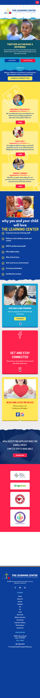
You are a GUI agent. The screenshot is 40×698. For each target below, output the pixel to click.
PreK (20, 612)
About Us (20, 599)
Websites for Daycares (20, 583)
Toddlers (20, 604)
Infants (20, 601)
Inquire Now (20, 455)
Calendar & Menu (20, 622)
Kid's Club (20, 615)
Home (20, 596)
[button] (37, 2)
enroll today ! (28, 60)
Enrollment (20, 620)
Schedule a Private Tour (20, 78)
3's (20, 609)
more (20, 122)
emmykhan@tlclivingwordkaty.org (21, 647)
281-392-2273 (20, 644)
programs (20, 319)
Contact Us (20, 628)
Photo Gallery (20, 625)
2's (20, 607)
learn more (12, 60)
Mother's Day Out (20, 617)
